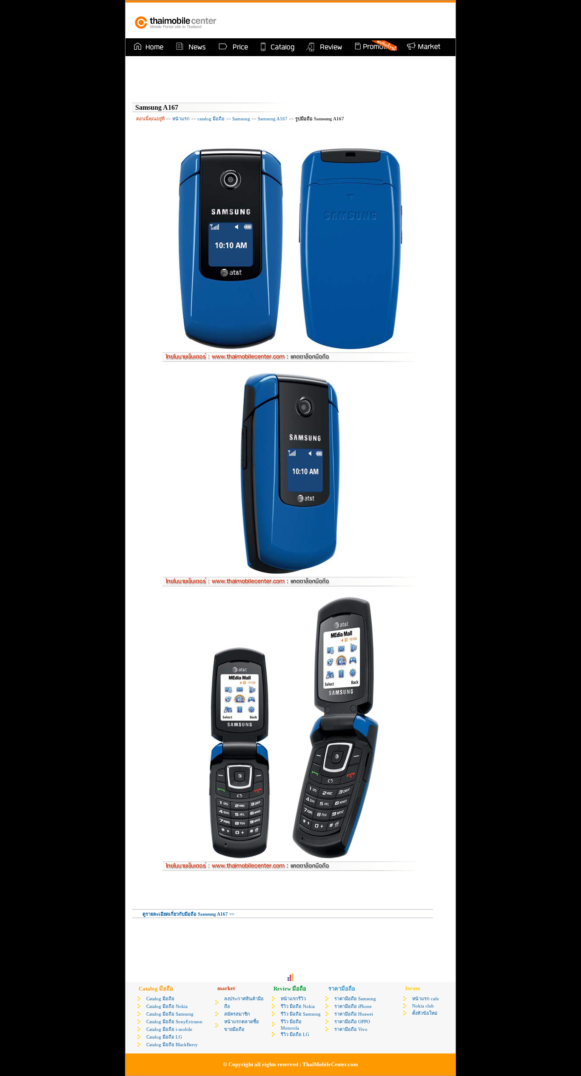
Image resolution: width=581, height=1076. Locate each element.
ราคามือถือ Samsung (355, 998)
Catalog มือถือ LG (164, 1036)
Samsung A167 (273, 118)
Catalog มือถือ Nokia (167, 1006)
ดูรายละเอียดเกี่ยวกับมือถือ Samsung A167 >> (188, 914)
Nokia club (423, 1005)
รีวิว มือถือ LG (295, 1034)
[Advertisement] (347, 20)
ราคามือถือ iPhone (353, 1006)
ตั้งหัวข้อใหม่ (424, 1013)
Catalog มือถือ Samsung (170, 1013)
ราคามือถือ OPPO (352, 1021)
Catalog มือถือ (160, 998)
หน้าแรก (181, 118)
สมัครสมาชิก (237, 1013)
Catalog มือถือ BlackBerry (172, 1044)
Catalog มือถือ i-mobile (169, 1029)
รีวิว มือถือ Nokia (298, 1006)
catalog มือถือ (211, 118)
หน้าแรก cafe (425, 998)
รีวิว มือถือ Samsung (301, 1013)
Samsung (241, 118)
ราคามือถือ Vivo (350, 1029)
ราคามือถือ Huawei (353, 1013)
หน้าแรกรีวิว (293, 998)
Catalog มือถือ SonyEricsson (174, 1021)
